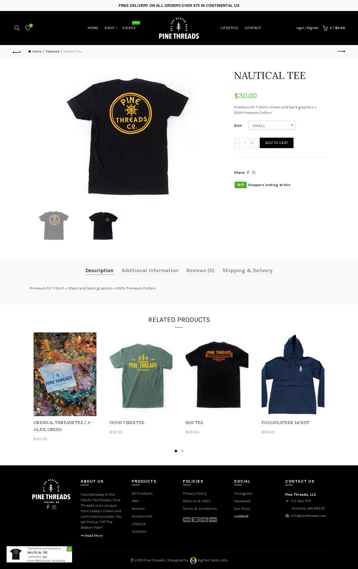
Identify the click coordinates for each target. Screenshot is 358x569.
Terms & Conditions (200, 508)
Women (138, 508)
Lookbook (241, 516)
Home (93, 28)
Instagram (243, 493)
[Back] (16, 51)
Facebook (242, 501)
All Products (142, 493)
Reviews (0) (200, 270)
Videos (130, 26)
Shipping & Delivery (248, 270)
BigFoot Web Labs (212, 560)
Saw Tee (194, 422)
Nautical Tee (38, 552)
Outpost (139, 531)
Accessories (142, 516)
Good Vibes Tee (127, 422)
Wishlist (31, 25)
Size (237, 126)
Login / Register (307, 28)
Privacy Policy (195, 493)
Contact (253, 28)
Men (135, 501)
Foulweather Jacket (286, 422)
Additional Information (150, 270)
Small (259, 125)
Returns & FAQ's (197, 501)
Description (99, 270)
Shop (110, 28)
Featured (52, 51)
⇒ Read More (91, 535)
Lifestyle (229, 28)
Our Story (242, 508)
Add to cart (276, 143)
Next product (341, 51)
